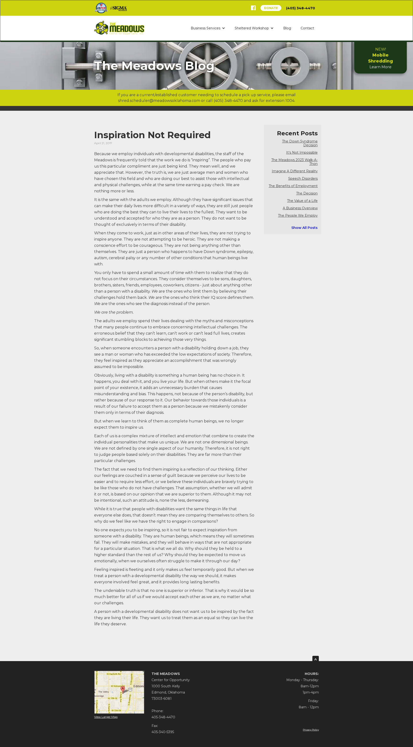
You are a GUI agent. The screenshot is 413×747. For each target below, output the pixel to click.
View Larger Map (106, 717)
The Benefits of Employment (293, 186)
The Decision (307, 193)
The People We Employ (298, 216)
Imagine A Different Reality (295, 171)
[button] (208, 28)
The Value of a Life (302, 201)
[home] (119, 28)
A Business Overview (300, 208)
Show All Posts (304, 228)
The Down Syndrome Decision (300, 143)
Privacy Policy (311, 729)
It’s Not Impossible (302, 153)
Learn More (380, 58)
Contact (307, 28)
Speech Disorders (303, 179)
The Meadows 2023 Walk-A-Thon (294, 162)
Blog (287, 28)
